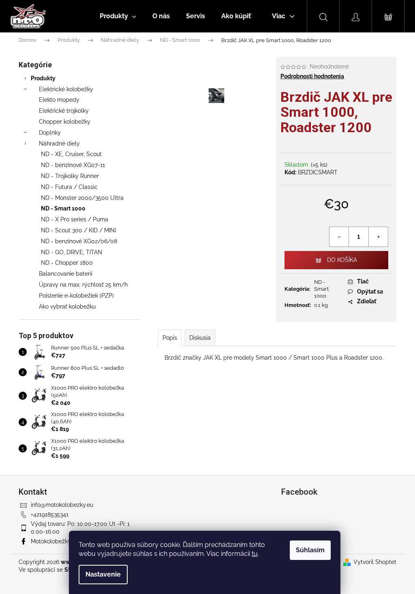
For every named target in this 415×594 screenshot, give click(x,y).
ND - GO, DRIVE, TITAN (71, 252)
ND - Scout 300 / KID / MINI (78, 230)
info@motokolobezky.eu (62, 505)
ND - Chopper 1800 (67, 262)
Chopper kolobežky (64, 121)
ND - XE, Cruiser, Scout (71, 154)
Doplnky (50, 132)
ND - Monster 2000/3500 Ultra (82, 198)
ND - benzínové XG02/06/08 (79, 241)
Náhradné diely (59, 143)
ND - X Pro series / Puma (74, 219)
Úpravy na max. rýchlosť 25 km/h (83, 284)
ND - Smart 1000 (63, 208)
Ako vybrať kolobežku (67, 306)
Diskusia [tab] (200, 338)
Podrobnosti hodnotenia (312, 76)
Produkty (43, 78)
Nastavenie (103, 574)
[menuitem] (118, 16)
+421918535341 (49, 514)
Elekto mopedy (59, 99)
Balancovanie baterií (65, 273)
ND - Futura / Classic (69, 187)
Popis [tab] (170, 338)
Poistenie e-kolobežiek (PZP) (76, 295)
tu (255, 554)
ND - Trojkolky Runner (70, 176)
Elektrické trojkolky (64, 110)
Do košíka (342, 260)
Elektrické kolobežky (66, 89)
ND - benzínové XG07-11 (73, 165)
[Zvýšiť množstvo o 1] (378, 237)
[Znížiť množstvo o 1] (339, 237)
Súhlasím (310, 550)
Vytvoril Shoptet (374, 562)
